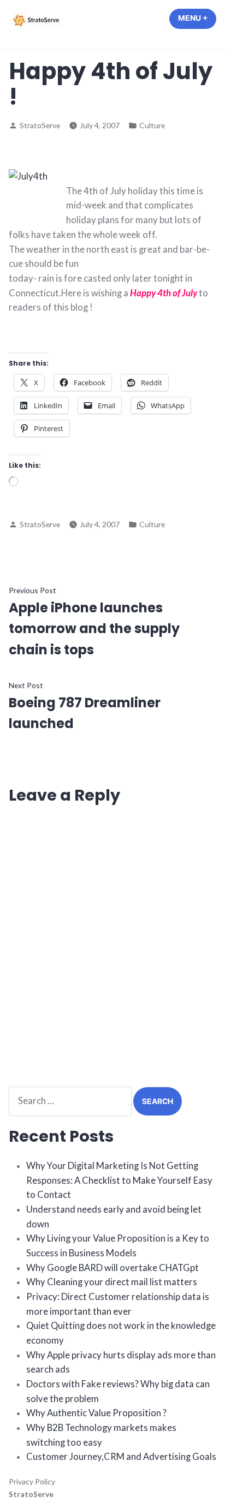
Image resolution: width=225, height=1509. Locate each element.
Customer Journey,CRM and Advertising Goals (121, 1456)
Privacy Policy (32, 1481)
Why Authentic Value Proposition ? (96, 1412)
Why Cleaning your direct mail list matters (111, 1282)
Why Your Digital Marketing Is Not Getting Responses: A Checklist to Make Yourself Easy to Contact (119, 1180)
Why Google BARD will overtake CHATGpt (112, 1267)
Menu (197, 18)
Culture (152, 125)
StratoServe (40, 125)
